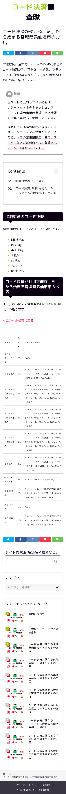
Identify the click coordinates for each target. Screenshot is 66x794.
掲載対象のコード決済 (30, 181)
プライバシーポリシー (26, 785)
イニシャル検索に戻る (18, 320)
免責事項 (46, 785)
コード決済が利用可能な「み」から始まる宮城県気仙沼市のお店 (35, 193)
